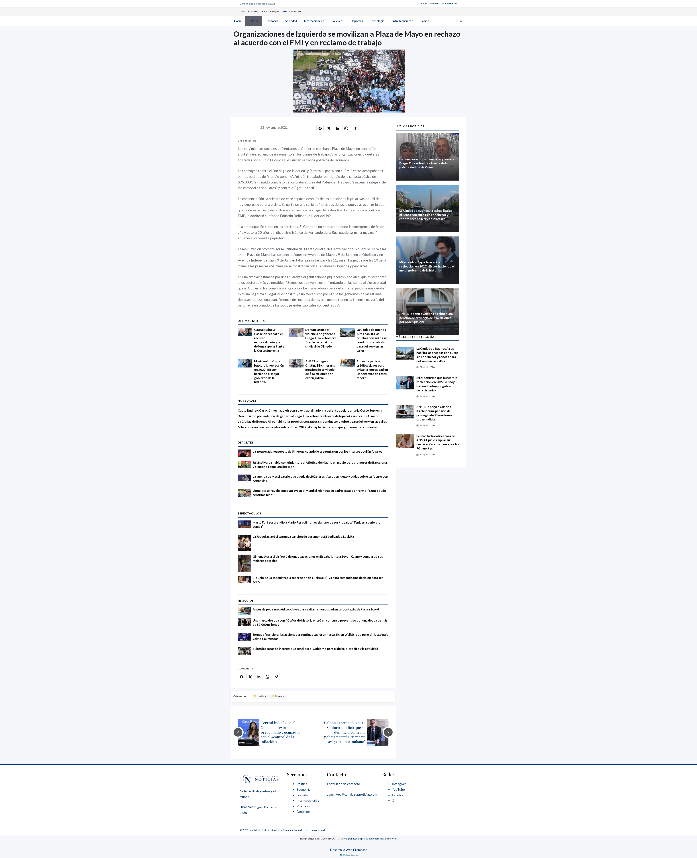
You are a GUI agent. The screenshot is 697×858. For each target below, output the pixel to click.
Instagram (399, 784)
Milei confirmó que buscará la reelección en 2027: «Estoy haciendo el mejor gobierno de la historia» (269, 371)
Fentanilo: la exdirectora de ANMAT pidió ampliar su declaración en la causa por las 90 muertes (437, 442)
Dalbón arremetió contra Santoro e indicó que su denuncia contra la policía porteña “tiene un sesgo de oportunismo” (345, 732)
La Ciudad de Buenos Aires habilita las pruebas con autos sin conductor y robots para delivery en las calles (372, 340)
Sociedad (291, 21)
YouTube (398, 789)
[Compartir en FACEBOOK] (320, 128)
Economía (434, 3)
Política (423, 3)
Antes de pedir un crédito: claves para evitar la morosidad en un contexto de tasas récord (372, 369)
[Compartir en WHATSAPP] (346, 128)
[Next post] (388, 732)
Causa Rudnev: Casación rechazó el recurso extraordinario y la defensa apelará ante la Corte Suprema (269, 340)
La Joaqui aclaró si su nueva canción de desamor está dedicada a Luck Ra (303, 536)
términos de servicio (386, 838)
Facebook (399, 795)
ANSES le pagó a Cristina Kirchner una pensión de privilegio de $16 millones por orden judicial (320, 369)
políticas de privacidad (360, 838)
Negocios (246, 600)
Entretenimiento (402, 21)
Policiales (337, 21)
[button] (461, 21)
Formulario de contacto (343, 784)
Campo (424, 21)
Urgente (279, 696)
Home (238, 21)
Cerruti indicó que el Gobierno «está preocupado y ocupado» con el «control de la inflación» (280, 732)
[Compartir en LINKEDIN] (337, 128)
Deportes (357, 21)
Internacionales (449, 3)
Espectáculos (249, 513)
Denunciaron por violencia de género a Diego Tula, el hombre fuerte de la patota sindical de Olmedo (320, 338)
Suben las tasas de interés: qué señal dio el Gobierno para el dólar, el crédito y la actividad (315, 649)
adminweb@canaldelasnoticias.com (352, 794)
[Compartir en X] (328, 128)
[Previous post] (238, 732)
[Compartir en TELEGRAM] (354, 128)
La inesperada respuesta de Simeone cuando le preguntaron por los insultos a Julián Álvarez (317, 451)
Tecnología (377, 21)
